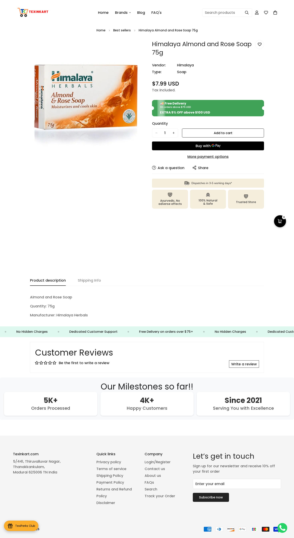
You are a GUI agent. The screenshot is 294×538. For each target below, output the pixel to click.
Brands (121, 12)
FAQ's (156, 12)
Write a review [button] (244, 364)
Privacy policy (108, 461)
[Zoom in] (138, 47)
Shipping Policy (109, 475)
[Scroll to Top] (286, 516)
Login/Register (158, 461)
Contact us (155, 468)
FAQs (149, 482)
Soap (181, 71)
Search (151, 489)
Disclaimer (105, 502)
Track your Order (160, 495)
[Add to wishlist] (259, 44)
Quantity (160, 123)
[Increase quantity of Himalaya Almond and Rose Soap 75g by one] (173, 133)
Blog (141, 12)
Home (103, 12)
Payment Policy (110, 482)
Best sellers (122, 30)
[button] (275, 12)
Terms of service (111, 468)
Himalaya (185, 65)
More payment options (208, 156)
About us (153, 475)
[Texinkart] (33, 12)
